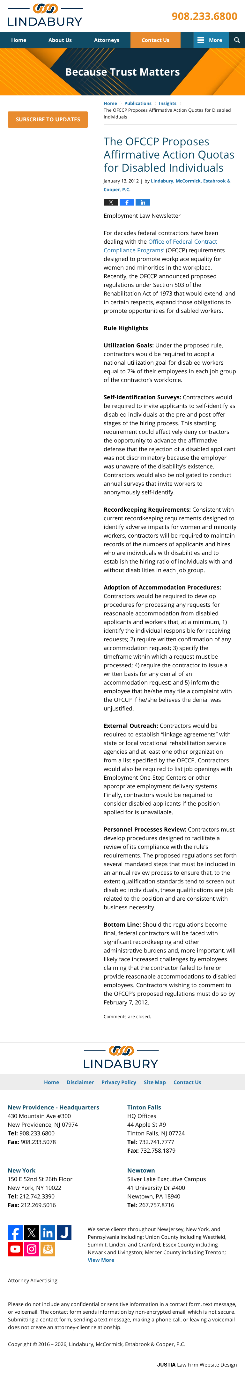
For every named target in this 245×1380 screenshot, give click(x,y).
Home (18, 40)
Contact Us (155, 40)
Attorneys (106, 40)
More (215, 40)
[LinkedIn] (48, 1232)
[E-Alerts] (48, 1249)
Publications (138, 103)
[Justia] (64, 1232)
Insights (167, 103)
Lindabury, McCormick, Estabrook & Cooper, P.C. (127, 1344)
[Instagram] (31, 1249)
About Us (60, 40)
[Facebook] (15, 1232)
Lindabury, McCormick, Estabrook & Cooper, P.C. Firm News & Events (46, 16)
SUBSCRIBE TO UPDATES (48, 119)
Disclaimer (80, 1082)
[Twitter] (31, 1232)
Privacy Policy (118, 1082)
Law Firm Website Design (197, 1364)
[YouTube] (15, 1249)
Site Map (155, 1082)
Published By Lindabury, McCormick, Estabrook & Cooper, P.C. (204, 16)
